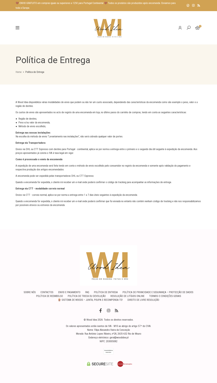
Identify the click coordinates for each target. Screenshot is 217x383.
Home (19, 72)
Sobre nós (30, 292)
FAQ (87, 292)
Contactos (47, 292)
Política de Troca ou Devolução (87, 296)
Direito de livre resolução (143, 299)
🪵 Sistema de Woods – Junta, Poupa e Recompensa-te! (90, 299)
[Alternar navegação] (17, 28)
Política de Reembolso (49, 296)
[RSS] (198, 5)
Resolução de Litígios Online (127, 296)
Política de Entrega (106, 292)
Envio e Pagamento (69, 292)
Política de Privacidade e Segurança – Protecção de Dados (157, 292)
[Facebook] (188, 5)
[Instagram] (193, 5)
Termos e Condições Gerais (165, 296)
